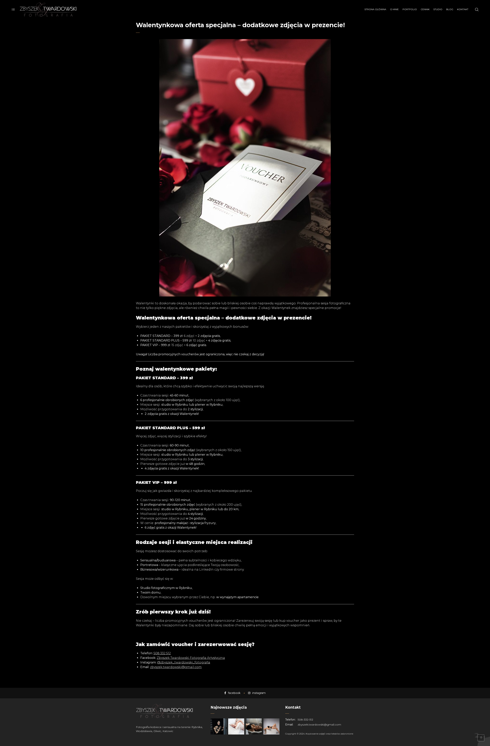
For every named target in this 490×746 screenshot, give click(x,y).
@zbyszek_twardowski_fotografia (183, 662)
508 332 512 (162, 653)
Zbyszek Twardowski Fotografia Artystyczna (191, 658)
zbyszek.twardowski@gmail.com (176, 667)
